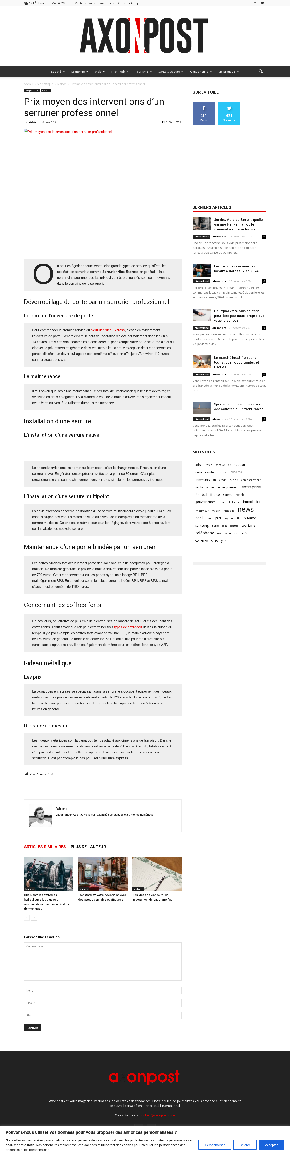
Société (56, 72)
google (240, 495)
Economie (78, 72)
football (201, 494)
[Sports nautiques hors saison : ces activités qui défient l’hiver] (202, 408)
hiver (223, 502)
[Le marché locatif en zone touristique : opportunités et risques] (202, 361)
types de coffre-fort (128, 627)
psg (226, 518)
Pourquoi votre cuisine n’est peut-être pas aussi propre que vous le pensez (239, 316)
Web (98, 72)
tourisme (248, 525)
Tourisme (141, 72)
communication (205, 480)
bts (229, 464)
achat (199, 465)
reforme (250, 518)
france (215, 494)
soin (224, 525)
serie (215, 526)
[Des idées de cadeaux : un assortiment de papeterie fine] (157, 874)
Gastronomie (199, 72)
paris (209, 518)
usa (219, 533)
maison (216, 510)
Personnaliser (215, 1145)
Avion (209, 464)
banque (220, 464)
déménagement (251, 479)
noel (199, 518)
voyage (218, 540)
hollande (234, 502)
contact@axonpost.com (157, 1115)
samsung (202, 525)
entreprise (251, 487)
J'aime (204, 104)
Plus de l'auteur (88, 846)
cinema (236, 472)
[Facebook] (255, 3)
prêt (218, 518)
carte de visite (204, 472)
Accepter (271, 1145)
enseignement (228, 487)
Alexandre (219, 236)
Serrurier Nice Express (107, 330)
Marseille (229, 510)
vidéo (245, 533)
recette (236, 518)
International (201, 236)
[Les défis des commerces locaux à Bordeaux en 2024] (202, 270)
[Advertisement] (103, 247)
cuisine (234, 479)
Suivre (229, 104)
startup (234, 525)
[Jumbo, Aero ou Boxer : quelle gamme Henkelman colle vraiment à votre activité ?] (202, 223)
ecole (199, 487)
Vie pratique (226, 72)
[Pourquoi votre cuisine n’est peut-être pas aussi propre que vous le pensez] (202, 315)
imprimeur (202, 510)
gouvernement (206, 502)
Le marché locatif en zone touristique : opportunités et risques (236, 362)
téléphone (204, 533)
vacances (230, 533)
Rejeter (245, 1145)
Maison (46, 90)
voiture (201, 540)
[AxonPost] (145, 36)
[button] (260, 71)
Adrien (33, 122)
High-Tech (118, 72)
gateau (227, 495)
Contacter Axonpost (130, 3)
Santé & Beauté (169, 72)
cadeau (239, 464)
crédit (222, 479)
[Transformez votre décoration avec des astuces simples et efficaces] (103, 874)
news (246, 509)
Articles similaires (45, 846)
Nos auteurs (106, 3)
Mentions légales (85, 3)
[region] (145, 1141)
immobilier (252, 501)
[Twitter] (262, 3)
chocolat (222, 472)
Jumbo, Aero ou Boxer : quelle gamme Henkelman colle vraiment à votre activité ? (238, 224)
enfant (210, 487)
